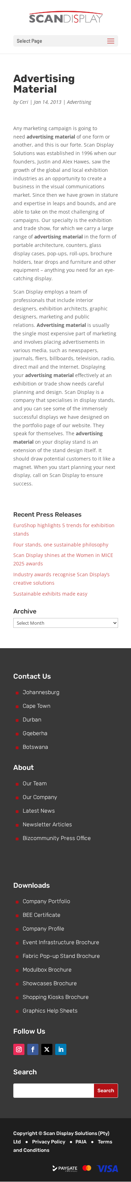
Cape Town (36, 706)
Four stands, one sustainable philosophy (60, 544)
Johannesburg (41, 692)
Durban (32, 719)
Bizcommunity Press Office (57, 838)
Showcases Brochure (50, 983)
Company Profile (43, 928)
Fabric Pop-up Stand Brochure (61, 956)
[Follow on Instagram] (18, 1049)
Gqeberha (35, 733)
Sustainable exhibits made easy (50, 593)
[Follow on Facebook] (32, 1049)
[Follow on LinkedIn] (60, 1049)
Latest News (39, 810)
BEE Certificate (41, 915)
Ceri (24, 102)
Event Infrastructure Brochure (61, 942)
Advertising (79, 102)
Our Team (35, 783)
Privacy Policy (48, 1142)
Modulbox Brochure (47, 969)
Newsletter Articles (47, 824)
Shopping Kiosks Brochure (56, 997)
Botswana (35, 747)
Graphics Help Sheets (50, 1010)
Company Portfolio (46, 901)
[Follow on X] (46, 1049)
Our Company (40, 797)
